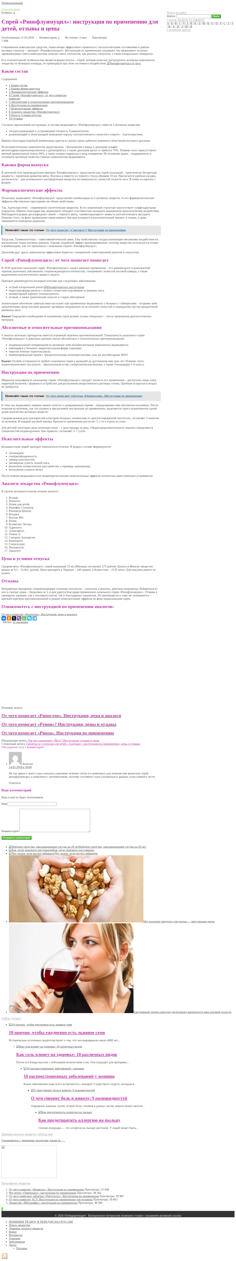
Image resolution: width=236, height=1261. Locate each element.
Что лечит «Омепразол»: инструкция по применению (42, 1192)
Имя (4, 803)
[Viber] (19, 618)
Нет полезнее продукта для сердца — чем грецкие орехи (179, 921)
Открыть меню (10, 9)
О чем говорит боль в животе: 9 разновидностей (79, 1098)
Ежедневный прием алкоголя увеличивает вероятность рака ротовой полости (182, 1012)
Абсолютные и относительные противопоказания (41, 101)
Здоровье (14, 1238)
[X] (14, 618)
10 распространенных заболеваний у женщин (69, 1076)
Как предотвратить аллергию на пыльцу (79, 1120)
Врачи (13, 1231)
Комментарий (10, 831)
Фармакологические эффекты (28, 92)
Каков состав (18, 85)
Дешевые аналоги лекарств (26, 1228)
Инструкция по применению (28, 105)
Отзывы (16, 118)
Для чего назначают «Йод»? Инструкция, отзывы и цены (63, 740)
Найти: (171, 16)
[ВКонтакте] (3, 618)
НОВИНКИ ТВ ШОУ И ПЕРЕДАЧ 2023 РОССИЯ (41, 1221)
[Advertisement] (80, 663)
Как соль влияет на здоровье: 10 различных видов (66, 1054)
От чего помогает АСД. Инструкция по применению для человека (51, 1199)
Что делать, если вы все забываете (76, 853)
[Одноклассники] (9, 618)
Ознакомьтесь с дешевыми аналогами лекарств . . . (33, 1140)
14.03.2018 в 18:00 (20, 767)
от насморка (20, 622)
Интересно (15, 1235)
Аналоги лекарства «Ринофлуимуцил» (34, 111)
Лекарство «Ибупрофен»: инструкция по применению (43, 1202)
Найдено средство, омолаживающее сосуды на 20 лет (112, 846)
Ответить (15, 783)
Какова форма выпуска (24, 88)
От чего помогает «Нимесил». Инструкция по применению (46, 1189)
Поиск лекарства (19, 1225)
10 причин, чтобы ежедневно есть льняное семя (57, 1032)
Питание (21, 1248)
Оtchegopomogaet (12, 3)
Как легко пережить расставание (73, 850)
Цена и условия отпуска (25, 115)
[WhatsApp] (24, 618)
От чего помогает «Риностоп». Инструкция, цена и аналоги (39, 614)
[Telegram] (34, 618)
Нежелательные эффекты (26, 108)
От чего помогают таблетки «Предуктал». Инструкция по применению (54, 1196)
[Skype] (29, 618)
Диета (12, 1245)
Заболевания (17, 1241)
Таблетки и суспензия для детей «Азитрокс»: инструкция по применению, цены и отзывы (83, 743)
